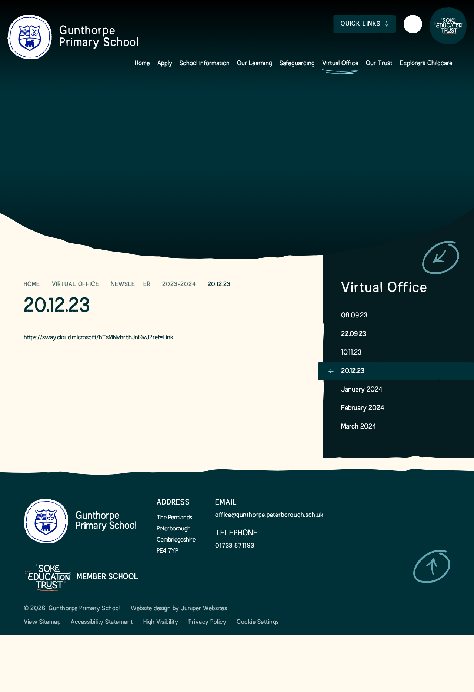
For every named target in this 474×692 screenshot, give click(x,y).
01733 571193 (234, 546)
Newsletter (130, 284)
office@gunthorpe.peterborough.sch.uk (269, 515)
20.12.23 (219, 284)
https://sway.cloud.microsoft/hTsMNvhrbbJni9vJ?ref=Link (98, 338)
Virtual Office (75, 284)
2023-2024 (179, 284)
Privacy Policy (207, 622)
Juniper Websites (204, 609)
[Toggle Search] (413, 24)
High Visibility (160, 622)
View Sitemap (42, 622)
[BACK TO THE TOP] (431, 566)
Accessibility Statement (102, 622)
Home (32, 284)
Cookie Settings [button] (258, 622)
